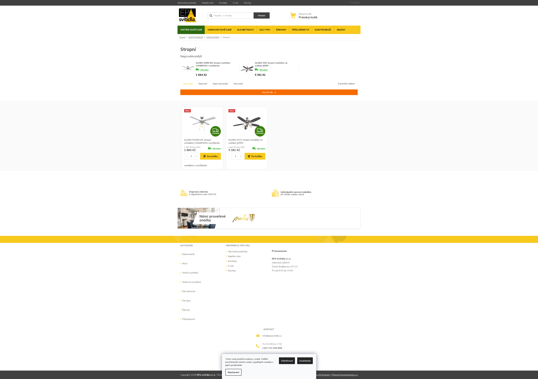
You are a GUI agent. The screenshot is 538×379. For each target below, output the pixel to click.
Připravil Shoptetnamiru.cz (345, 374)
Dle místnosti (188, 291)
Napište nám (208, 3)
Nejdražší (202, 83)
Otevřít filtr (267, 92)
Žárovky (186, 309)
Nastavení (233, 372)
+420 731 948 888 (272, 348)
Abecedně (238, 83)
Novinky (247, 3)
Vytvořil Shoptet (321, 374)
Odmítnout (287, 360)
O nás (235, 3)
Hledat (261, 15)
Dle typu (186, 300)
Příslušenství (188, 319)
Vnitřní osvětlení (190, 272)
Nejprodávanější (220, 83)
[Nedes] (244, 218)
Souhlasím (305, 360)
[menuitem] (191, 30)
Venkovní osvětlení (191, 282)
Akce (184, 263)
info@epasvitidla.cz (272, 335)
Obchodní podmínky (187, 3)
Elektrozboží (188, 254)
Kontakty (223, 3)
